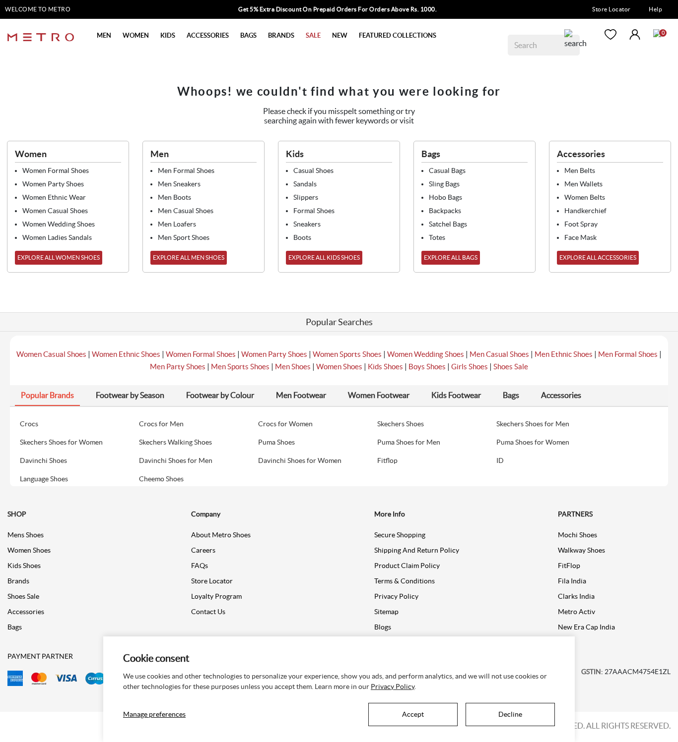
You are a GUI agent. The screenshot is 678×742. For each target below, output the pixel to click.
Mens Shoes (25, 535)
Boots (302, 237)
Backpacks (445, 211)
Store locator (212, 581)
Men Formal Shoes (628, 354)
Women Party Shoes (274, 354)
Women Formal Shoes (201, 354)
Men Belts (579, 170)
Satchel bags (448, 224)
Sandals (305, 184)
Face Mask (580, 237)
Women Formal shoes (55, 170)
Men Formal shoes (186, 170)
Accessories (25, 612)
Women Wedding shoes (58, 224)
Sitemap (386, 612)
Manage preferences (154, 714)
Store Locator (611, 9)
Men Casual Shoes (499, 354)
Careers (203, 550)
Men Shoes (293, 366)
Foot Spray (581, 224)
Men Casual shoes (185, 211)
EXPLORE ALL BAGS (450, 257)
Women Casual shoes (55, 211)
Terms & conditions (404, 581)
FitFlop (569, 566)
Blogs (382, 627)
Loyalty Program (216, 596)
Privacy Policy (396, 596)
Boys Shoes (427, 366)
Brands (18, 581)
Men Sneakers (179, 184)
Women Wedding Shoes (425, 354)
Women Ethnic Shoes (126, 354)
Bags (14, 627)
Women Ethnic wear (54, 197)
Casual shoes (313, 170)
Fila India (572, 581)
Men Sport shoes (183, 237)
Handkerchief (585, 211)
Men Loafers (177, 224)
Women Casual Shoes (51, 354)
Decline (510, 714)
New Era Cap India (586, 627)
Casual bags (447, 170)
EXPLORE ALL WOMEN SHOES (58, 257)
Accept (413, 714)
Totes (437, 237)
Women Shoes (339, 366)
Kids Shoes (385, 366)
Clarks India (576, 596)
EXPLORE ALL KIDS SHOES (324, 257)
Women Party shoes (53, 184)
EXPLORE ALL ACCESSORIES (597, 257)
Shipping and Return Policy (416, 550)
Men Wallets (583, 184)
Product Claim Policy (407, 566)
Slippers (305, 197)
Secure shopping (399, 535)
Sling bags (444, 184)
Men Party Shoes (177, 366)
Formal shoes (314, 211)
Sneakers (307, 224)
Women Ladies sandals (57, 237)
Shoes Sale (510, 366)
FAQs (199, 566)
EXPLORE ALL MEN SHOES (188, 257)
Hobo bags (445, 197)
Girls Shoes (469, 366)
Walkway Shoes (581, 550)
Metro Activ (576, 612)
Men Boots (174, 197)
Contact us (208, 612)
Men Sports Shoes (240, 366)
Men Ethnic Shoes (564, 354)
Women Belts (584, 197)
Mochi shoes (577, 535)
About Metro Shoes (221, 535)
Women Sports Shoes (347, 354)
